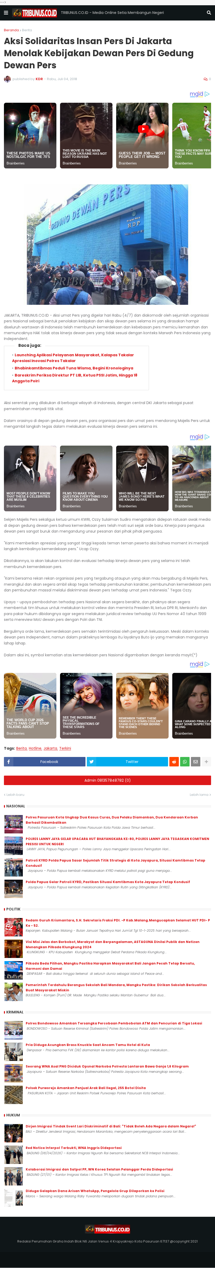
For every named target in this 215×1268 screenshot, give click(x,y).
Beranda (11, 30)
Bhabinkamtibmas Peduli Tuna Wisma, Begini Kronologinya (74, 368)
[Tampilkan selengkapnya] (206, 761)
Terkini (65, 748)
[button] (6, 13)
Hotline (35, 748)
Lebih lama (199, 794)
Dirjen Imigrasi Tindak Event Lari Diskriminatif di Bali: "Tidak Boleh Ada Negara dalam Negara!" (111, 1126)
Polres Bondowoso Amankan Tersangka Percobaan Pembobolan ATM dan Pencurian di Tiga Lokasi (114, 1023)
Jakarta (50, 748)
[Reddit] (174, 761)
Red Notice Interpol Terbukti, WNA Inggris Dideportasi (74, 1148)
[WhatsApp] (185, 761)
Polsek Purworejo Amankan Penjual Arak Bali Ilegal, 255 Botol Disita (86, 1088)
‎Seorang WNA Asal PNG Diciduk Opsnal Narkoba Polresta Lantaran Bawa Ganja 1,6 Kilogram (107, 1066)
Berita (27, 30)
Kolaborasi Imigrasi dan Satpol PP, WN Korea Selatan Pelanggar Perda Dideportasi (99, 1169)
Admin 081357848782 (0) (107, 780)
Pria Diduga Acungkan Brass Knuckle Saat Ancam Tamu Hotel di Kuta (88, 1045)
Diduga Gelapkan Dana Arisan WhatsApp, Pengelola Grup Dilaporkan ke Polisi (95, 1191)
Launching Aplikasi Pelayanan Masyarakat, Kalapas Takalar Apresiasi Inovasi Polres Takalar (73, 357)
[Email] (195, 761)
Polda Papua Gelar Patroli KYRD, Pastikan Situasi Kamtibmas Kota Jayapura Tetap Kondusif (108, 882)
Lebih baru (15, 794)
